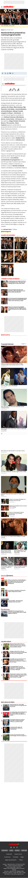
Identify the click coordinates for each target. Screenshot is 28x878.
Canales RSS (9, 854)
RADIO (2, 30)
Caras (11, 850)
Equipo (22, 857)
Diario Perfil (4, 850)
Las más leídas (6, 641)
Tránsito (21, 860)
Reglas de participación (10, 860)
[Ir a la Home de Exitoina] (10, 7)
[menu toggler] (1, 6)
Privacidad (15, 857)
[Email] (12, 74)
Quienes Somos (18, 854)
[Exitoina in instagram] (11, 847)
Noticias (17, 850)
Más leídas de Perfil (8, 702)
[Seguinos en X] (17, 847)
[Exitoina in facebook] (14, 847)
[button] (25, 11)
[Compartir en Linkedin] (10, 73)
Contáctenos (7, 857)
